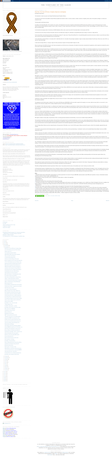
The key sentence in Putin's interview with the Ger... (13, 299)
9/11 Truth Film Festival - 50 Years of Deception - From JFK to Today (14, 236)
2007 (5, 380)
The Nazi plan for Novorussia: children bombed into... (13, 295)
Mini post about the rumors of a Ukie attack (11, 337)
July (5, 360)
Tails (3, 434)
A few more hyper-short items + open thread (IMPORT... (13, 349)
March (6, 366)
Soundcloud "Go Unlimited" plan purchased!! (12, 343)
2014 (5, 244)
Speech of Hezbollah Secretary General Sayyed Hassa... (13, 342)
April (6, 365)
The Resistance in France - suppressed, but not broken (13, 286)
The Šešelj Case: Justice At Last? (10, 310)
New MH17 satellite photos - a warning (11, 305)
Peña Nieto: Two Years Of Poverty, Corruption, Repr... (13, 248)
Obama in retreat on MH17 (9, 301)
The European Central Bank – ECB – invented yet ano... (13, 331)
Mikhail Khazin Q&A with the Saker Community (12, 254)
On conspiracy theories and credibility (11, 275)
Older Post (107, 200)
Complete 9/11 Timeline (7, 226)
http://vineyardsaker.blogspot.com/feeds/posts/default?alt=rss (15, 144)
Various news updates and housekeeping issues (12, 322)
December (6, 245)
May (6, 363)
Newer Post (36, 200)
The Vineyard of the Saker (56, 5)
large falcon (47, 452)
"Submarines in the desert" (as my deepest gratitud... (13, 316)
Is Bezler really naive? (8, 251)
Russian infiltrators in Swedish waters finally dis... (12, 330)
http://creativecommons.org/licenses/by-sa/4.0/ (48, 446)
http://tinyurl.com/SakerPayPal (12, 82)
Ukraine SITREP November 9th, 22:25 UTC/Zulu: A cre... (14, 327)
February (6, 368)
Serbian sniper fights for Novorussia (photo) (11, 333)
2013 (5, 371)
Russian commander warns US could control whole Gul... (14, 260)
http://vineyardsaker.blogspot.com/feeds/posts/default (14, 143)
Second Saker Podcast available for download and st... (13, 296)
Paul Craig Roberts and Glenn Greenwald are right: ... (13, 292)
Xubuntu (4, 430)
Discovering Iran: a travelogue (9, 339)
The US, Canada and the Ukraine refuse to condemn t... (13, 280)
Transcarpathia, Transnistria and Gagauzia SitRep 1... (13, 293)
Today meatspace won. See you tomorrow (11, 272)
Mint (3, 429)
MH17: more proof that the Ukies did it (11, 314)
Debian (4, 428)
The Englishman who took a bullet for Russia (12, 270)
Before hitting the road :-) (9, 283)
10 (60, 165)
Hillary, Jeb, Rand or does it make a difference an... (13, 290)
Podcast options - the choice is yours (10, 346)
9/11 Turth (4, 223)
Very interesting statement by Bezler (10, 252)
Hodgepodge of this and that (9, 313)
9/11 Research (5, 222)
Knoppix (4, 431)
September (6, 357)
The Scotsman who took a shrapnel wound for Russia (13, 269)
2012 (5, 373)
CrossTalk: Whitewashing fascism (10, 257)
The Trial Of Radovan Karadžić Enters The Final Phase (13, 284)
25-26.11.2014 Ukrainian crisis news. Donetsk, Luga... (13, 261)
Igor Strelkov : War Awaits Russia (10, 340)
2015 (5, 242)
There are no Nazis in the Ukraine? (10, 255)
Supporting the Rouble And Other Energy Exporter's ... (13, 263)
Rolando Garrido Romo (55, 195)
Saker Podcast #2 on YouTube (9, 287)
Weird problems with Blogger (9, 324)
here (56, 453)
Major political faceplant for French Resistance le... (13, 264)
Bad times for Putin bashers (9, 345)
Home (72, 200)
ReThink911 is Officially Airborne (8, 234)
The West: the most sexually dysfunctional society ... (13, 319)
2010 (5, 376)
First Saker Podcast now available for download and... (13, 352)
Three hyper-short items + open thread (11, 351)
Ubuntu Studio (5, 435)
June (6, 362)
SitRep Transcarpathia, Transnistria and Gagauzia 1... (13, 266)
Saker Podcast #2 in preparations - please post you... (13, 328)
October (6, 356)
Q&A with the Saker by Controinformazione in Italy (13, 274)
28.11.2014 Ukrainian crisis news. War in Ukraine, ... (13, 249)
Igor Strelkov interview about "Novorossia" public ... (13, 307)
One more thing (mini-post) (9, 336)
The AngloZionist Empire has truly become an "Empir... (13, 298)
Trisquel (4, 436)
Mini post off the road (8, 311)
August (6, 359)
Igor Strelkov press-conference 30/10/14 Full (12, 354)
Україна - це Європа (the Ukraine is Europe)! (12, 278)
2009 (5, 377)
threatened (65, 452)
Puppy (4, 433)
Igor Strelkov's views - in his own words (11, 302)
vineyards (49, 454)
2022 (5, 241)
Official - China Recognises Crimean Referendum (12, 281)
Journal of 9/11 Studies (6, 227)
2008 (5, 379)
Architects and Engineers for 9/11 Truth (9, 224)
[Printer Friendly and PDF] (39, 196)
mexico (49, 195)
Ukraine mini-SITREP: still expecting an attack (12, 317)
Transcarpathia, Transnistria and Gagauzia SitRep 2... (13, 325)
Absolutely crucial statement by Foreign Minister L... (13, 267)
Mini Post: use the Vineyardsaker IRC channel (12, 334)
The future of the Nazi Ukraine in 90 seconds (12, 258)
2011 (5, 374)
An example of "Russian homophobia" (11, 289)
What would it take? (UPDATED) (10, 308)
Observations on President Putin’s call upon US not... (13, 277)
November (6, 246)
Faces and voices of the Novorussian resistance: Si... (13, 320)
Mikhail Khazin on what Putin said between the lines (13, 348)
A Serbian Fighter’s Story (9, 304)
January (6, 369)
